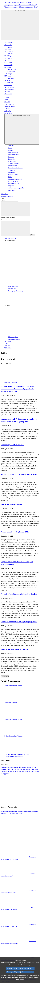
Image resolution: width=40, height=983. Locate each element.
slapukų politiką (33, 977)
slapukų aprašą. (20, 979)
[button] (21, 262)
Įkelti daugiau (5, 676)
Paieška (3, 198)
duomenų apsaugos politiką (20, 977)
